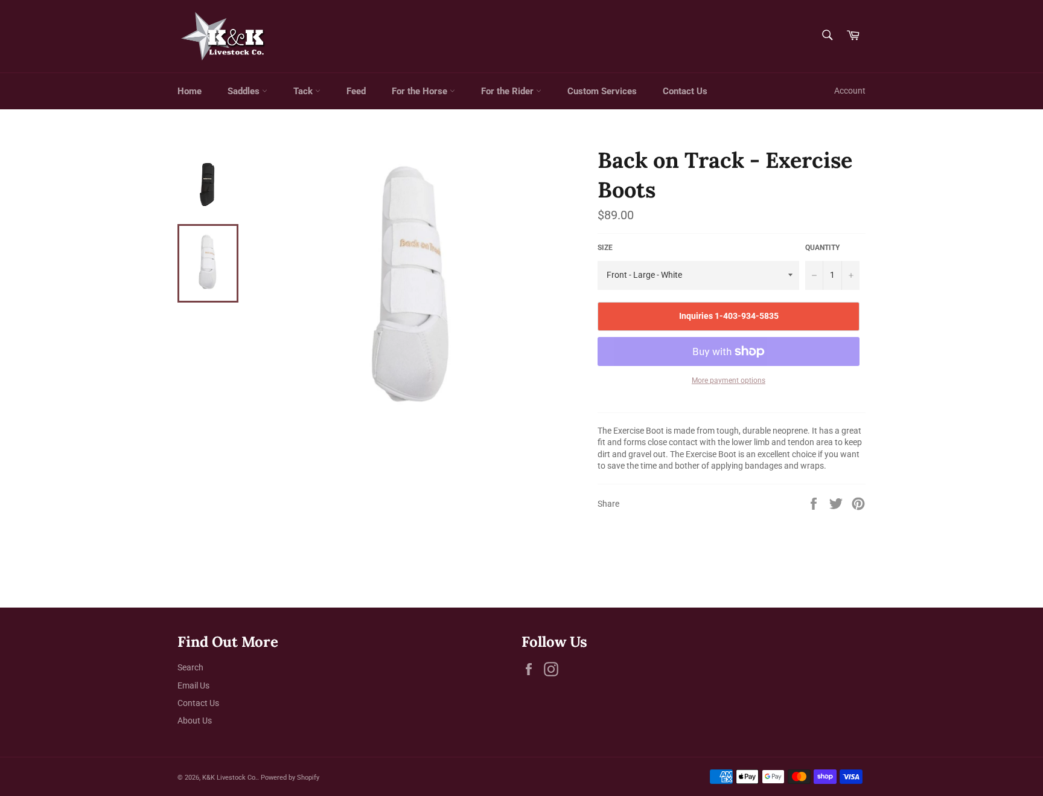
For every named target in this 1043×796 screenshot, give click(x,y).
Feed (356, 91)
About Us (194, 720)
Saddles (245, 91)
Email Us (193, 685)
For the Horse (421, 91)
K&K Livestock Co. (229, 778)
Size (605, 247)
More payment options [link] (728, 380)
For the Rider (508, 91)
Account (850, 90)
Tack (304, 91)
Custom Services (602, 91)
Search (190, 667)
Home (189, 91)
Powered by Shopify (290, 778)
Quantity (822, 247)
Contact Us (685, 91)
